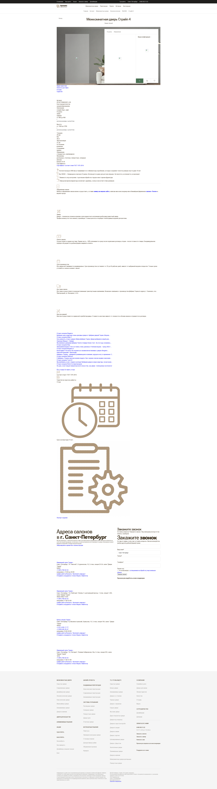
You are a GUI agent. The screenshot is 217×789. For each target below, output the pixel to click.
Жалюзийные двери (63, 704)
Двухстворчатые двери (117, 716)
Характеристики (62, 86)
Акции (75, 1)
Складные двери (88, 710)
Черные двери (114, 700)
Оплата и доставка (62, 88)
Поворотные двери (89, 714)
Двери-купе (86, 718)
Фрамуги (86, 751)
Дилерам (139, 717)
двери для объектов (63, 717)
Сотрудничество (142, 709)
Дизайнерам (93, 1)
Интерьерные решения (90, 727)
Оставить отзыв (70, 370)
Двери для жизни (142, 688)
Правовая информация (115, 781)
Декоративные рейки (89, 743)
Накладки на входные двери (92, 735)
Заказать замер (83, 1)
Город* (119, 556)
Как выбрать (60, 741)
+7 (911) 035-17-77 (62, 627)
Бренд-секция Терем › (64, 620)
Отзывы (59, 90)
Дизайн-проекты (89, 680)
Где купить (123, 1)
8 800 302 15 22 (144, 1)
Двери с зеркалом (115, 704)
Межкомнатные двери (92, 6)
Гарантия (59, 91)
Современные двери (63, 688)
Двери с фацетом (115, 743)
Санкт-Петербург (133, 1)
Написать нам (141, 739)
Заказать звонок (122, 574)
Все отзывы (60, 370)
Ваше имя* (120, 549)
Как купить (68, 1)
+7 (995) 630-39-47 (62, 629)
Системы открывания (90, 702)
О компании (60, 1)
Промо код (120, 568)
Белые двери (114, 688)
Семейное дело (141, 684)
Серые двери (114, 708)
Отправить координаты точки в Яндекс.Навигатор (72, 576)
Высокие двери (114, 712)
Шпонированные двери (117, 739)
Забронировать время (63, 545)
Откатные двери (88, 722)
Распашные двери (89, 706)
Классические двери (63, 700)
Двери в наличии (62, 712)
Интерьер (118, 6)
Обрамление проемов (90, 747)
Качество (139, 696)
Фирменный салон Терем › (65, 562)
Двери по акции (114, 727)
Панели (112, 6)
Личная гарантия (142, 692)
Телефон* (120, 562)
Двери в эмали (114, 731)
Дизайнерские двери (63, 692)
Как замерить (61, 745)
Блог (58, 753)
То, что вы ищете (115, 680)
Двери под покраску (116, 719)
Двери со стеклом (115, 696)
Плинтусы (86, 731)
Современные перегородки (91, 693)
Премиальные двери (116, 751)
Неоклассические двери (64, 696)
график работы (61, 574)
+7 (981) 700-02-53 (62, 570)
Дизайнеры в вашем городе (65, 749)
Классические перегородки (91, 689)
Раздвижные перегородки (92, 685)
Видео (138, 704)
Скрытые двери (62, 684)
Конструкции (126, 6)
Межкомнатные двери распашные (120, 759)
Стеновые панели (88, 739)
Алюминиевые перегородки (91, 697)
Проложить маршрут (79, 574)
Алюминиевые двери (63, 708)
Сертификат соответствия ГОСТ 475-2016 (70, 165)
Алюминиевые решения (64, 722)
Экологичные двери (116, 747)
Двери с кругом (115, 735)
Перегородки (104, 6)
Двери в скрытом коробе (118, 723)
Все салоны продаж (77, 545)
